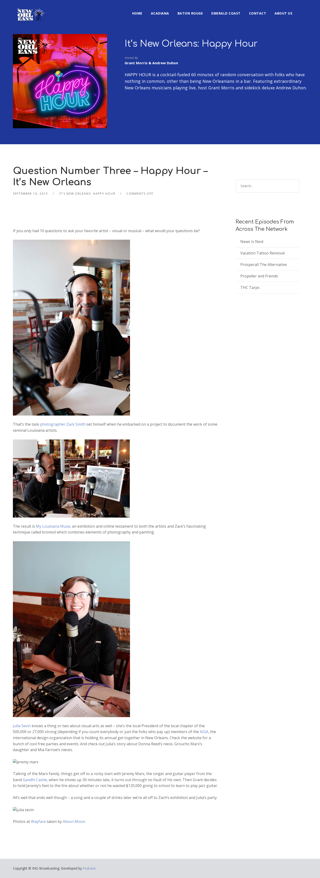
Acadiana (160, 13)
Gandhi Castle (35, 779)
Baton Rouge (190, 13)
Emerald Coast (226, 13)
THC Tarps (250, 287)
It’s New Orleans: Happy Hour (191, 44)
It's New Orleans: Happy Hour (87, 194)
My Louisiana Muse (53, 526)
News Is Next (252, 241)
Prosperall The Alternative (263, 264)
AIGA (204, 731)
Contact (257, 13)
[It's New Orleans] (30, 10)
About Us (283, 13)
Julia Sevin (22, 725)
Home (137, 13)
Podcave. (90, 868)
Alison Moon (74, 821)
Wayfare (39, 821)
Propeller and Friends (259, 276)
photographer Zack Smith (63, 424)
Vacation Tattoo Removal (262, 253)
